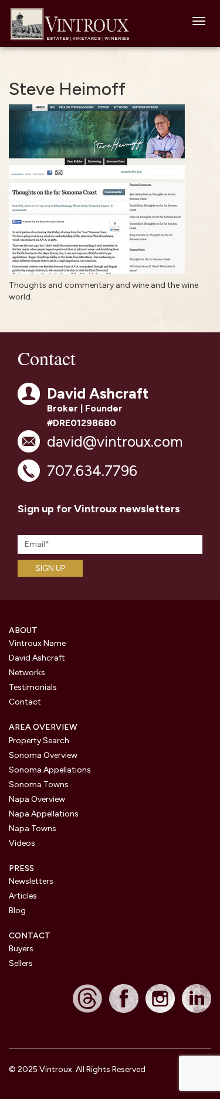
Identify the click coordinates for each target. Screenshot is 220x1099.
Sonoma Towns (39, 785)
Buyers (21, 949)
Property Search (39, 741)
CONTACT (29, 936)
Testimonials (33, 687)
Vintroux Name (37, 643)
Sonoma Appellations (50, 770)
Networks (27, 673)
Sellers (21, 963)
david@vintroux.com (114, 441)
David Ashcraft (37, 658)
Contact (25, 702)
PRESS (21, 868)
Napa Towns (32, 828)
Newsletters (31, 881)
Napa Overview (37, 799)
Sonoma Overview (43, 755)
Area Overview (43, 727)
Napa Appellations (44, 814)
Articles (23, 896)
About (23, 630)
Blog (17, 911)
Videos (22, 843)
